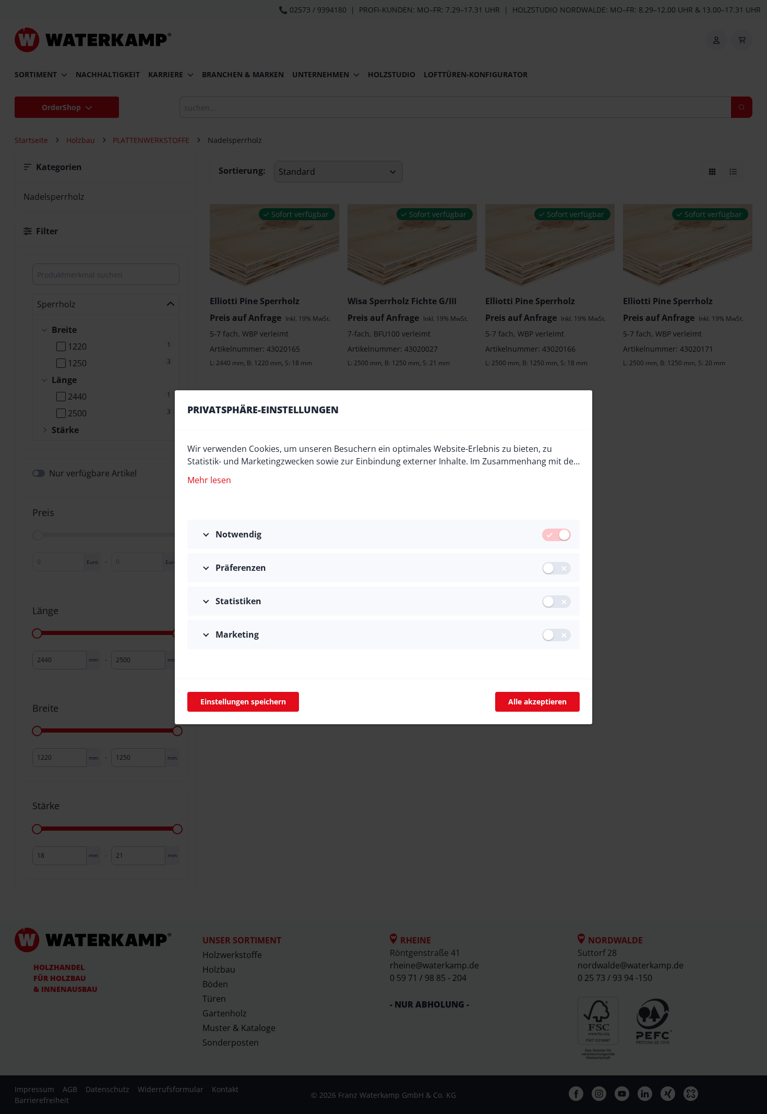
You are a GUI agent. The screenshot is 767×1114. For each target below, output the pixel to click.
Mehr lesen (209, 480)
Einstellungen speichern (243, 701)
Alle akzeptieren (537, 701)
